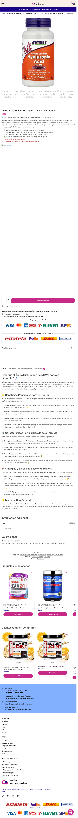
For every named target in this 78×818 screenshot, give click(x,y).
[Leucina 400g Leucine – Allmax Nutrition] (52, 586)
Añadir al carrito (43, 301)
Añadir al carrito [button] (18, 614)
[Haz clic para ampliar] (38, 52)
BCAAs (15, 604)
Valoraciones (39, 368)
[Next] (74, 348)
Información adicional (25, 368)
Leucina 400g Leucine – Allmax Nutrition (51, 608)
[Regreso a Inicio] (38, 782)
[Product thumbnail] (7, 355)
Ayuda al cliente (7, 743)
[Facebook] (12, 796)
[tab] (4, 368)
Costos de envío (7, 754)
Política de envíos (8, 767)
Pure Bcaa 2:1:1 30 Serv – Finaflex (14, 608)
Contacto (5, 732)
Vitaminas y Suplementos (14, 13)
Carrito (4, 748)
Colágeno (6, 666)
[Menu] (5, 3)
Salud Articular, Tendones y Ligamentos (52, 13)
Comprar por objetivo (31, 13)
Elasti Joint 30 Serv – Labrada (13, 669)
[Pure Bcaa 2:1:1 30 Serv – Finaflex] (18, 586)
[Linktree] (7, 796)
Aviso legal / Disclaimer (10, 775)
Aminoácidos (7, 604)
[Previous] (71, 348)
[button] (72, 3)
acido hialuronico (37, 557)
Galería (4, 368)
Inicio (3, 13)
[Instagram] (17, 796)
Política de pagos (8, 773)
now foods (47, 557)
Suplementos (22, 604)
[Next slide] (72, 52)
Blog (3, 727)
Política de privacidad (9, 762)
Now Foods (40, 559)
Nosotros (5, 721)
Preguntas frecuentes (9, 746)
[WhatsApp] (3, 796)
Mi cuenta (5, 740)
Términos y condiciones (10, 764)
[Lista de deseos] (31, 572)
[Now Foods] (38, 220)
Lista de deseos (7, 751)
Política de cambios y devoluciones (14, 770)
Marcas (4, 724)
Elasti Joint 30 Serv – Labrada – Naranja (51, 666)
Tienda (4, 730)
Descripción (12, 368)
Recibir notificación (18, 676)
